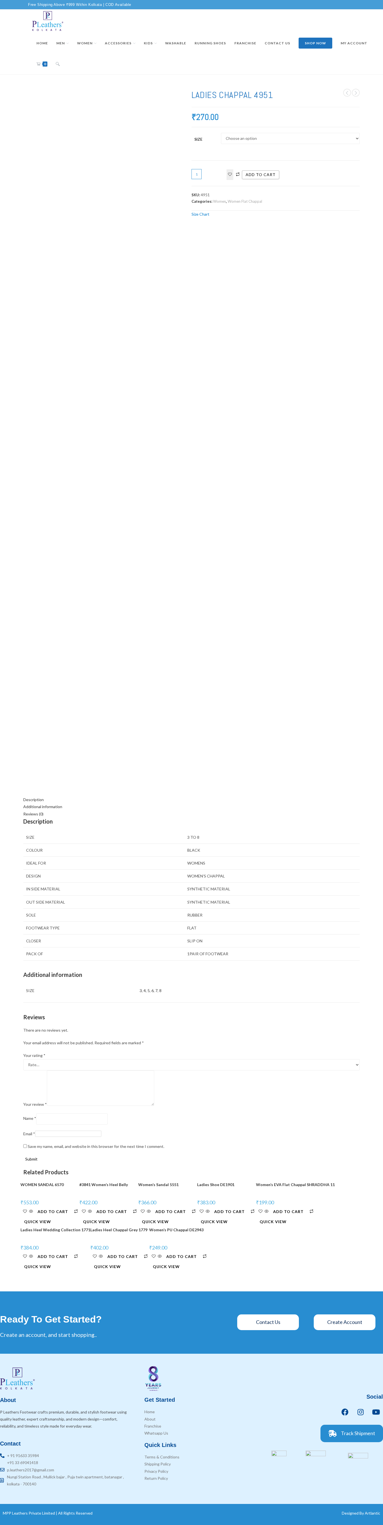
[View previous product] (347, 93)
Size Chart (200, 214)
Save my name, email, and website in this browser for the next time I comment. (96, 1146)
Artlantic (372, 1513)
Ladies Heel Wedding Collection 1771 (55, 1229)
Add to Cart (53, 1211)
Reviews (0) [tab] (33, 813)
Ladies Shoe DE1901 (215, 1184)
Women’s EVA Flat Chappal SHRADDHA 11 (295, 1184)
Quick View (37, 1221)
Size (198, 139)
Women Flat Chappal (245, 201)
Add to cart (261, 174)
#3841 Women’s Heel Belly (103, 1184)
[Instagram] (361, 1412)
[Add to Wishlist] (230, 174)
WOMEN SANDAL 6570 (42, 1184)
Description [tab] (33, 799)
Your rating (34, 1055)
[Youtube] (376, 1412)
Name (29, 1118)
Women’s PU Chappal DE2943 (176, 1229)
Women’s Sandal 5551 (158, 1184)
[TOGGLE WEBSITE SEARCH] (58, 64)
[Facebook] (345, 1412)
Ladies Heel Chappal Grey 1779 (118, 1229)
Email (29, 1133)
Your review (35, 1104)
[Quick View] (31, 1211)
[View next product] (356, 93)
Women (219, 201)
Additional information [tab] (42, 806)
